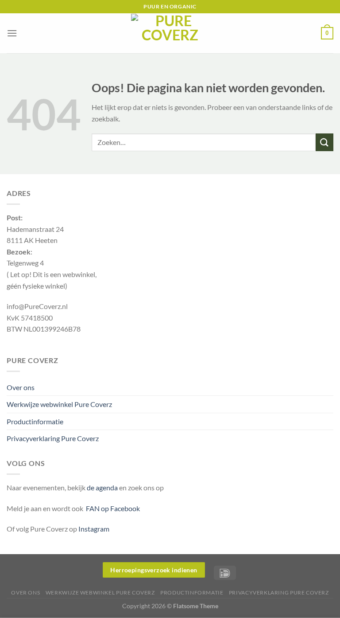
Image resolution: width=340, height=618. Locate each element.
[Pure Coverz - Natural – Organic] (170, 33)
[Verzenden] (324, 142)
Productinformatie (35, 421)
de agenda (103, 487)
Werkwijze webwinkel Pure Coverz (59, 404)
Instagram (93, 528)
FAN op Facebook (111, 508)
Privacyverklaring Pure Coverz (53, 438)
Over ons (21, 387)
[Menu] (12, 33)
